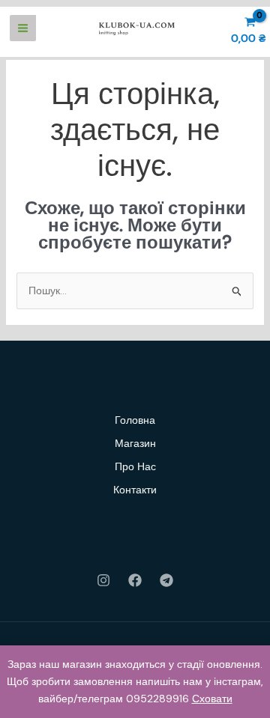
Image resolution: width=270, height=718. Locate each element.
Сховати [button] (212, 698)
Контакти (135, 489)
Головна (135, 420)
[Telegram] (166, 580)
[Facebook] (135, 580)
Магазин (135, 443)
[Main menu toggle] (23, 28)
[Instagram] (103, 580)
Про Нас (135, 466)
